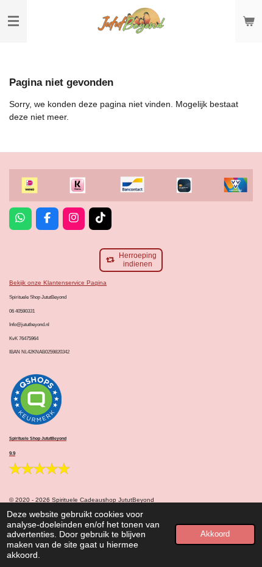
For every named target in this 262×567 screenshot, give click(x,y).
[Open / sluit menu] (13, 21)
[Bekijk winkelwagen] (248, 21)
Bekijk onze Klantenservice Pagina (58, 282)
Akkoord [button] (215, 534)
